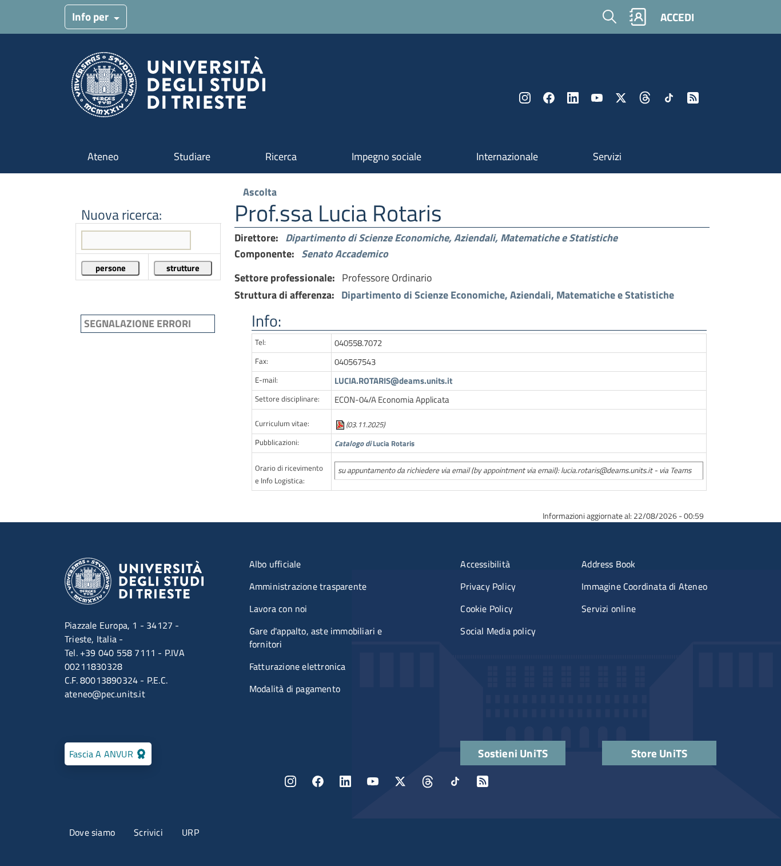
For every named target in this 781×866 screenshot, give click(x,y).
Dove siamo (92, 832)
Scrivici (148, 832)
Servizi (607, 156)
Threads (644, 97)
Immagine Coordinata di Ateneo (644, 586)
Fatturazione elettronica (297, 666)
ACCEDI (677, 17)
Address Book (608, 564)
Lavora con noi (278, 608)
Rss (693, 97)
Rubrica (637, 17)
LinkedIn (572, 97)
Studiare (192, 156)
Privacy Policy (488, 586)
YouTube (596, 97)
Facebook (548, 97)
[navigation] (146, 256)
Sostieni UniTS (513, 753)
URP (190, 832)
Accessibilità (485, 564)
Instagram (524, 97)
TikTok (455, 781)
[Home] (168, 88)
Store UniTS (659, 753)
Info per (91, 16)
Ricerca (281, 156)
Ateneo (103, 156)
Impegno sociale (386, 156)
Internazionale (507, 156)
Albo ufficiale (275, 564)
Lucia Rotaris (374, 443)
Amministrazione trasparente (307, 586)
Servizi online (608, 608)
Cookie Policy (486, 608)
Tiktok (669, 97)
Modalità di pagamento (294, 689)
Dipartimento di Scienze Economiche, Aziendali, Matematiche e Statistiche (451, 237)
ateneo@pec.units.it (105, 694)
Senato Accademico (344, 253)
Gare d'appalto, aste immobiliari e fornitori (315, 637)
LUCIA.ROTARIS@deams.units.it (393, 380)
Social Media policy (498, 631)
